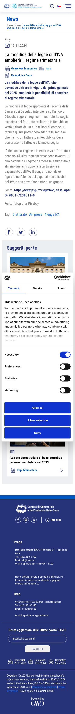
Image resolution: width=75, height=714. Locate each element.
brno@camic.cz (29, 609)
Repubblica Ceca (21, 75)
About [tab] (61, 288)
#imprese (35, 214)
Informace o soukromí (44, 687)
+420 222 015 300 (27, 557)
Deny (37, 432)
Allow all (37, 407)
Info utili (56, 519)
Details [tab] (37, 288)
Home (10, 25)
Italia (49, 68)
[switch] (65, 366)
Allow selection (37, 420)
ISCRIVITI (37, 649)
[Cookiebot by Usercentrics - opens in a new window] (54, 277)
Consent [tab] (13, 288)
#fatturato (19, 214)
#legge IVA (52, 214)
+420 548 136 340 (27, 605)
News (18, 25)
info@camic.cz (29, 560)
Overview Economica (24, 68)
